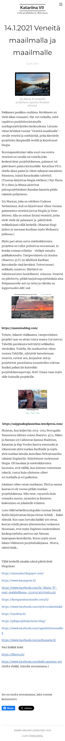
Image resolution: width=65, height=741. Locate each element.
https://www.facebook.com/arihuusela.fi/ (29, 640)
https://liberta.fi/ (13, 654)
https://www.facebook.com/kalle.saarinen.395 (32, 661)
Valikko (61, 4)
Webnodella (36, 735)
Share (10, 708)
